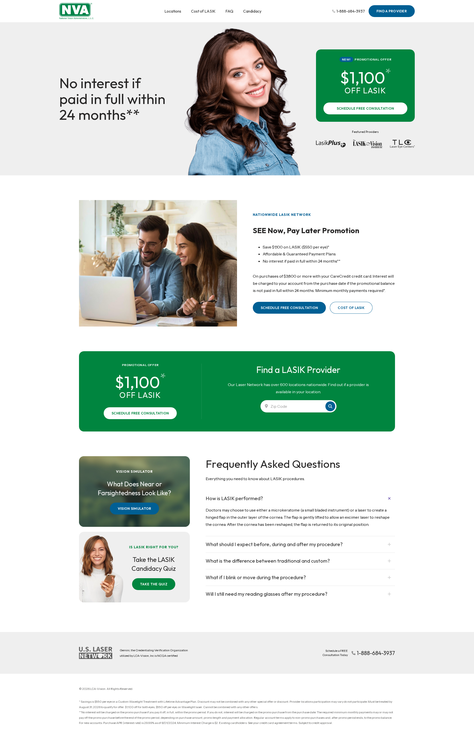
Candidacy (252, 11)
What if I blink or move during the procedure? (256, 577)
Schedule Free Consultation (365, 108)
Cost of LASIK (203, 11)
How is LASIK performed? (234, 498)
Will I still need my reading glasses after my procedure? (266, 594)
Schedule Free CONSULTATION (289, 308)
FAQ (229, 11)
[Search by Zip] (330, 406)
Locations (172, 11)
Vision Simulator (134, 508)
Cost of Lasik (351, 308)
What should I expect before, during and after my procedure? (274, 544)
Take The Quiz (153, 584)
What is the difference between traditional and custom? (268, 561)
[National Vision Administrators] (76, 11)
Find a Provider (391, 11)
